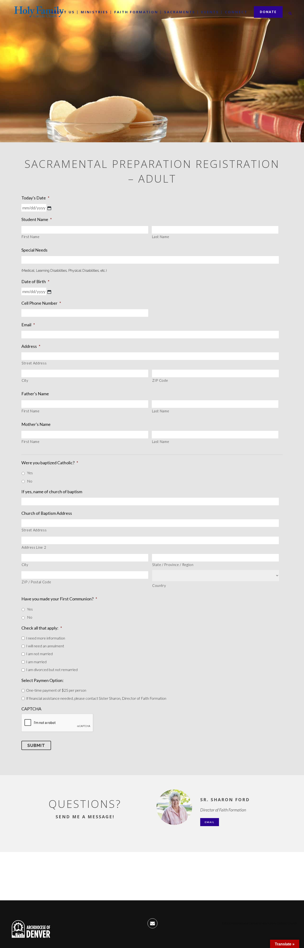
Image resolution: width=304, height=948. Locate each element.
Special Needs (34, 250)
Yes (30, 472)
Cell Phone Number (41, 303)
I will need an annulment (45, 646)
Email (28, 324)
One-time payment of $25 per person (56, 690)
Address (30, 346)
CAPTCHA (31, 708)
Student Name (36, 219)
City (25, 380)
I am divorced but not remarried (52, 669)
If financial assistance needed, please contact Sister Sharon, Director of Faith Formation (96, 698)
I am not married (39, 653)
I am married (36, 661)
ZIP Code (160, 380)
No (29, 481)
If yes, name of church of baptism (51, 491)
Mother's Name (36, 424)
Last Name (160, 237)
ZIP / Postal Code (36, 582)
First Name (31, 237)
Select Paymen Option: (42, 680)
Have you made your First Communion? (59, 598)
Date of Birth (35, 281)
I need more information (45, 638)
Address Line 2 (34, 547)
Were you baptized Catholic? (49, 462)
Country (159, 586)
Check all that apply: (41, 627)
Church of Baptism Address (46, 513)
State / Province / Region (173, 565)
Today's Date (35, 197)
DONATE (268, 12)
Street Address (34, 363)
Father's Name (35, 393)
